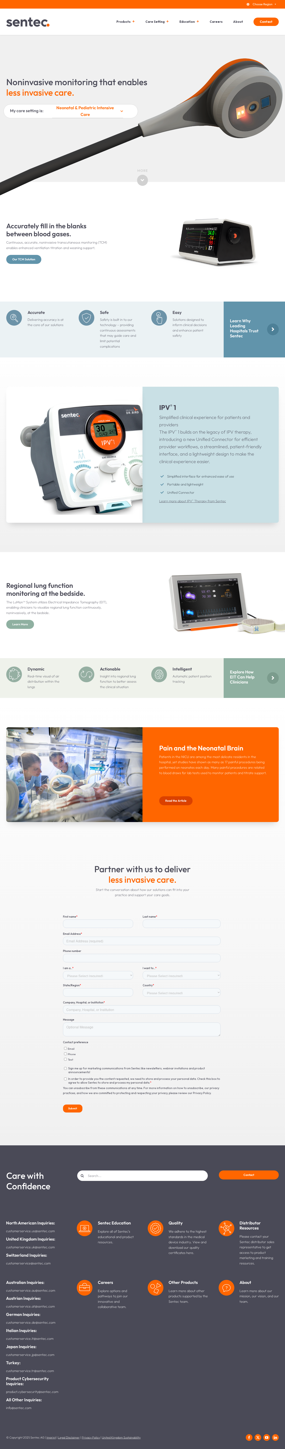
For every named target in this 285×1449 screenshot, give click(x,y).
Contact (266, 22)
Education (187, 22)
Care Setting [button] (155, 22)
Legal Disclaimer (69, 1437)
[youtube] (266, 1437)
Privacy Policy (91, 1437)
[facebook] (249, 1437)
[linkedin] (275, 1437)
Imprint (51, 1437)
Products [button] (123, 22)
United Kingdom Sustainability (121, 1437)
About (238, 22)
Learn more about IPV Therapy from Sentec (192, 501)
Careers (216, 22)
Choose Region (262, 4)
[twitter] (258, 1437)
